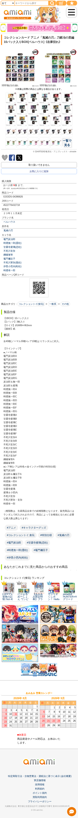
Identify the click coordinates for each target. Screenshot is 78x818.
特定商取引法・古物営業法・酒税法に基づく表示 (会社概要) (39, 776)
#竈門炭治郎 (14, 542)
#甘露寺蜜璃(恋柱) (37, 542)
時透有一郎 (9, 270)
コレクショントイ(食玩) (31, 304)
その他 (65, 304)
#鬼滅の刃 (63, 535)
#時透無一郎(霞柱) (17, 550)
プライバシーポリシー (40, 801)
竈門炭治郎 (9, 239)
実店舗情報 (40, 780)
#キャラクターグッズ (34, 527)
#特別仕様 (46, 535)
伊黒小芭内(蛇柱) (12, 266)
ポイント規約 (40, 793)
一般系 (52, 304)
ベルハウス (9, 221)
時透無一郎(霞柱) (12, 243)
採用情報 (39, 784)
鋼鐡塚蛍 (8, 254)
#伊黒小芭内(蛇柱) (17, 557)
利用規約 (39, 788)
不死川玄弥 (9, 250)
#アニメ (11, 527)
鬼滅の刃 (8, 230)
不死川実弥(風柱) (12, 262)
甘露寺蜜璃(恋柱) (12, 247)
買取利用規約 (40, 797)
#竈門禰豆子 (41, 550)
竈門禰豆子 (9, 258)
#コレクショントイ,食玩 (20, 535)
